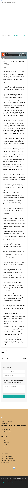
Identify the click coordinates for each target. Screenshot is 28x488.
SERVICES (6, 446)
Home (3, 35)
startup (8, 350)
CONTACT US (7, 448)
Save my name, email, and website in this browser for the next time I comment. (13, 381)
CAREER (5, 444)
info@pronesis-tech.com (7, 431)
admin (5, 63)
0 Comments (6, 66)
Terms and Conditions (6, 480)
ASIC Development (8, 456)
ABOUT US (6, 442)
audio (5, 350)
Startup (9, 35)
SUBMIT (14, 396)
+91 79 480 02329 (6, 429)
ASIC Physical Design (8, 458)
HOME (5, 440)
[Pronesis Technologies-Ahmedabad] (9, 2)
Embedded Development (9, 460)
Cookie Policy (9, 482)
